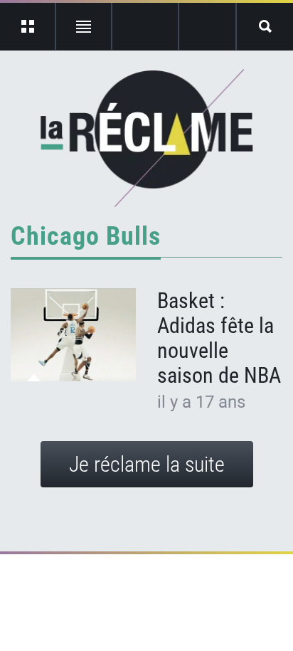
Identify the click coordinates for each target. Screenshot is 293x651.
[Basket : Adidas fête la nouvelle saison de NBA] (73, 335)
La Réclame (147, 138)
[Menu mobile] (28, 26)
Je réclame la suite (147, 464)
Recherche (265, 26)
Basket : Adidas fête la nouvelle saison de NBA (219, 338)
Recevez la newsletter (207, 26)
